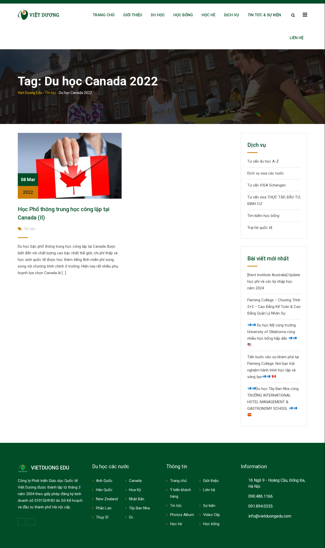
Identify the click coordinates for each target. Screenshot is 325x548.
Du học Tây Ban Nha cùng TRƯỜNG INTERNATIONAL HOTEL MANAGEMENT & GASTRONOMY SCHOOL (273, 398)
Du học (158, 15)
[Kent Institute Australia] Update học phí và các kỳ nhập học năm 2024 (273, 281)
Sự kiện (209, 505)
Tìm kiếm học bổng (263, 215)
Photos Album (182, 514)
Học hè (208, 15)
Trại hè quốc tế (259, 227)
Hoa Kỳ (135, 490)
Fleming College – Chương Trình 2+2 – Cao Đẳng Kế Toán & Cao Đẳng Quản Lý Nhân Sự (274, 307)
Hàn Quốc (104, 490)
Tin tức (30, 229)
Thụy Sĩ (102, 517)
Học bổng (183, 15)
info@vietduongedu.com (269, 516)
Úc (131, 517)
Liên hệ (296, 38)
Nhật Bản (136, 499)
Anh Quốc (104, 480)
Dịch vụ (231, 15)
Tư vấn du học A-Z (263, 161)
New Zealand (107, 499)
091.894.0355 (260, 506)
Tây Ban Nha (139, 508)
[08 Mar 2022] (70, 165)
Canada (135, 480)
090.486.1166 (260, 496)
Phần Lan (103, 508)
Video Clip (211, 514)
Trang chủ (104, 15)
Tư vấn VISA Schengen (266, 185)
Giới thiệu (132, 15)
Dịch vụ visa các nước (265, 173)
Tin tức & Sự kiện (264, 15)
